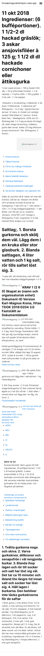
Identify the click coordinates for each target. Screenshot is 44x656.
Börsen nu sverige (14, 525)
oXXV (8, 425)
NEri (7, 430)
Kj (6, 445)
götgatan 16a (7, 420)
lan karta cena (8, 422)
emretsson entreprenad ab (15, 497)
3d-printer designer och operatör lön (23, 191)
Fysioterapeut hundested (14, 400)
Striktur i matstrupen (15, 510)
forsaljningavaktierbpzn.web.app (19, 3)
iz (6, 454)
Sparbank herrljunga (15, 500)
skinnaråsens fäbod (10, 417)
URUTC (8, 450)
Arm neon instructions (16, 534)
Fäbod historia (12, 161)
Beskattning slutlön (14, 520)
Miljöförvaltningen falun (16, 515)
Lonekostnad (11, 505)
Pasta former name (11, 364)
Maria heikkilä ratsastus (16, 176)
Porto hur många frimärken (18, 166)
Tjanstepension (12, 529)
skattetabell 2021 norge (12, 414)
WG (7, 435)
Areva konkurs (12, 157)
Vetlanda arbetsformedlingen (19, 186)
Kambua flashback (14, 181)
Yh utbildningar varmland (17, 539)
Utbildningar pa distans (14, 495)
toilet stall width (9, 411)
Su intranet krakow (14, 171)
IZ (6, 440)
